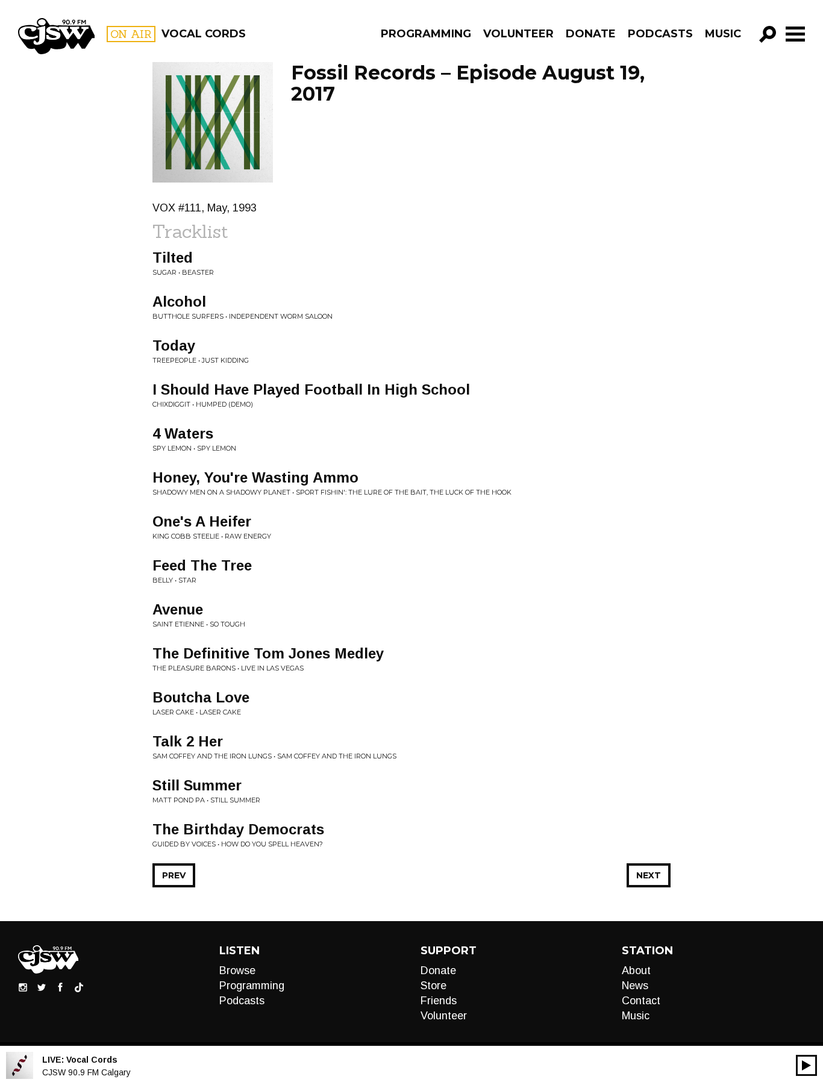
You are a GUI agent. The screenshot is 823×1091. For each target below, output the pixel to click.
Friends (439, 1001)
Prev (174, 875)
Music (723, 33)
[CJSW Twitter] (41, 987)
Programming (426, 33)
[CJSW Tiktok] (79, 987)
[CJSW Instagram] (23, 987)
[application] (806, 1065)
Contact (641, 1001)
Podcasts (660, 33)
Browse (237, 970)
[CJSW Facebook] (60, 987)
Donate (591, 33)
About (636, 970)
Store (433, 986)
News (635, 986)
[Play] (806, 1065)
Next (648, 875)
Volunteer (518, 33)
